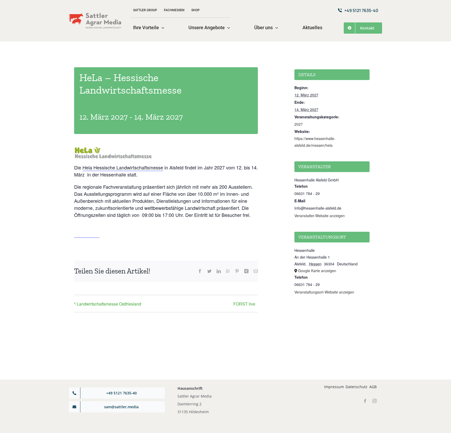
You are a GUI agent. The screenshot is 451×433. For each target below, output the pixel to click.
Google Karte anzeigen (317, 270)
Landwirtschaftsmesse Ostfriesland (109, 304)
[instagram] (374, 401)
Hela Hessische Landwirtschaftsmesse (122, 167)
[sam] (95, 15)
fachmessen (86, 234)
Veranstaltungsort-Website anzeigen (324, 292)
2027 (298, 124)
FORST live (244, 304)
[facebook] (365, 401)
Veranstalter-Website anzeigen (319, 215)
